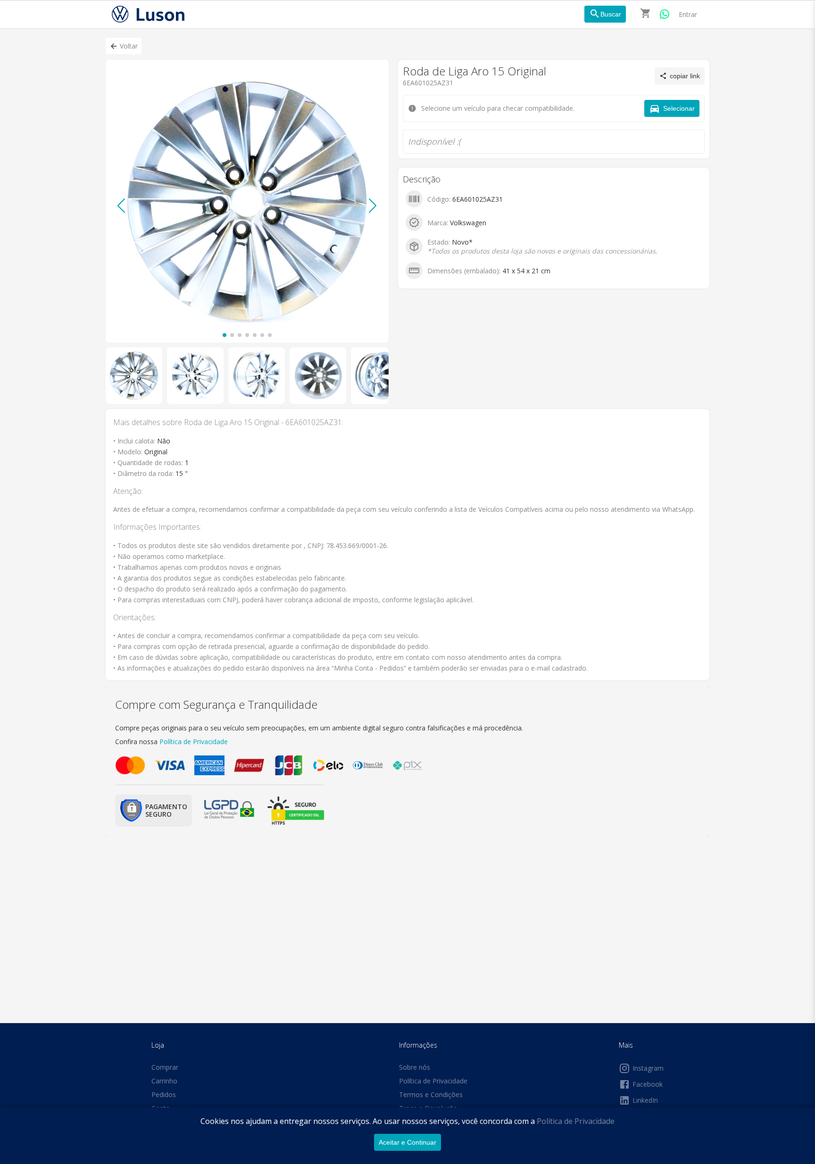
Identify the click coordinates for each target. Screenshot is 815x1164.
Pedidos (163, 1094)
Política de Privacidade (576, 1121)
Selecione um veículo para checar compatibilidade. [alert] (404, 50)
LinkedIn (645, 1100)
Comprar (164, 1067)
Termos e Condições (431, 1094)
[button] (123, 46)
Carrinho (164, 1080)
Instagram (648, 1068)
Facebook (647, 1084)
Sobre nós (414, 1067)
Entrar (688, 14)
